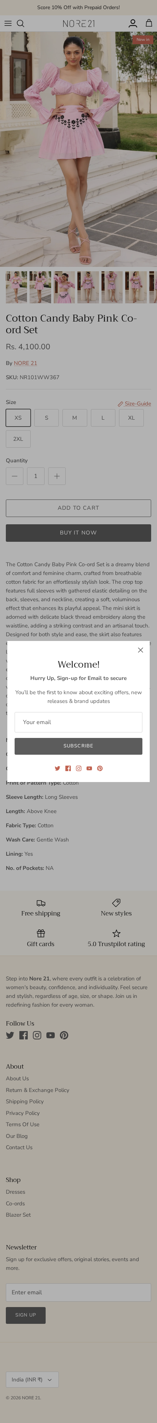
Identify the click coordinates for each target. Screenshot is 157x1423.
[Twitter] (57, 768)
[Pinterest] (100, 768)
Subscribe (78, 746)
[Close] (141, 650)
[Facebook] (68, 768)
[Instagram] (78, 768)
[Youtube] (89, 768)
